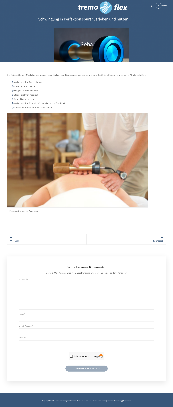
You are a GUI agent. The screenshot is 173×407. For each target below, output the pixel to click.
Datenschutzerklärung (114, 401)
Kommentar (24, 279)
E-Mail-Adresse (26, 326)
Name (22, 314)
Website (22, 338)
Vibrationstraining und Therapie (65, 401)
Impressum (127, 401)
